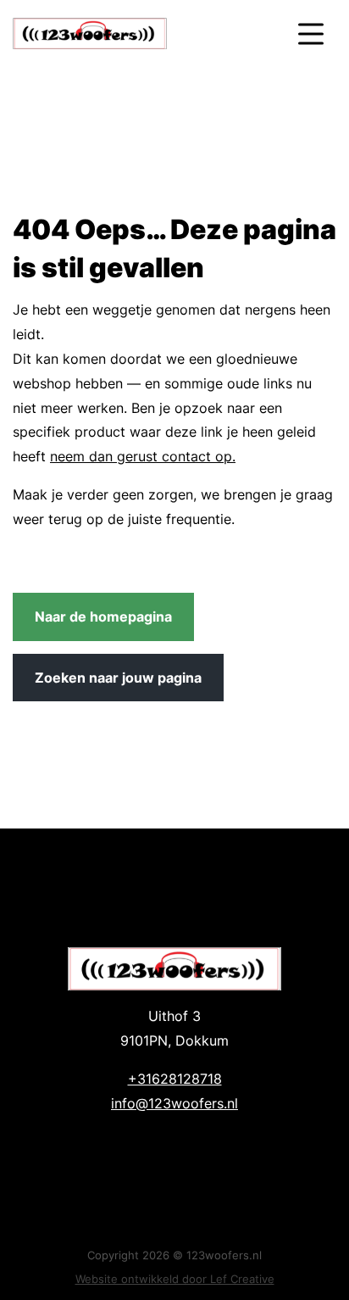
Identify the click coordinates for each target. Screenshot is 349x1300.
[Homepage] (138, 33)
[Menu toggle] (311, 33)
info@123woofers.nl (174, 1103)
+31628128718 (175, 1078)
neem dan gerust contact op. (142, 456)
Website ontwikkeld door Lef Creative (174, 1279)
